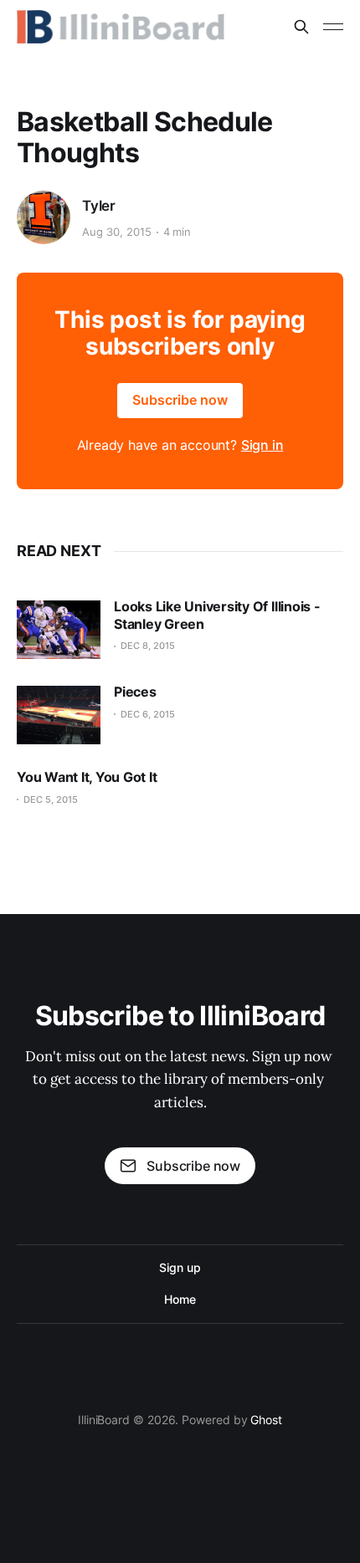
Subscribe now (180, 399)
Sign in (262, 445)
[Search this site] (301, 26)
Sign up (179, 1267)
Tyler (99, 205)
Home (180, 1299)
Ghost (266, 1419)
